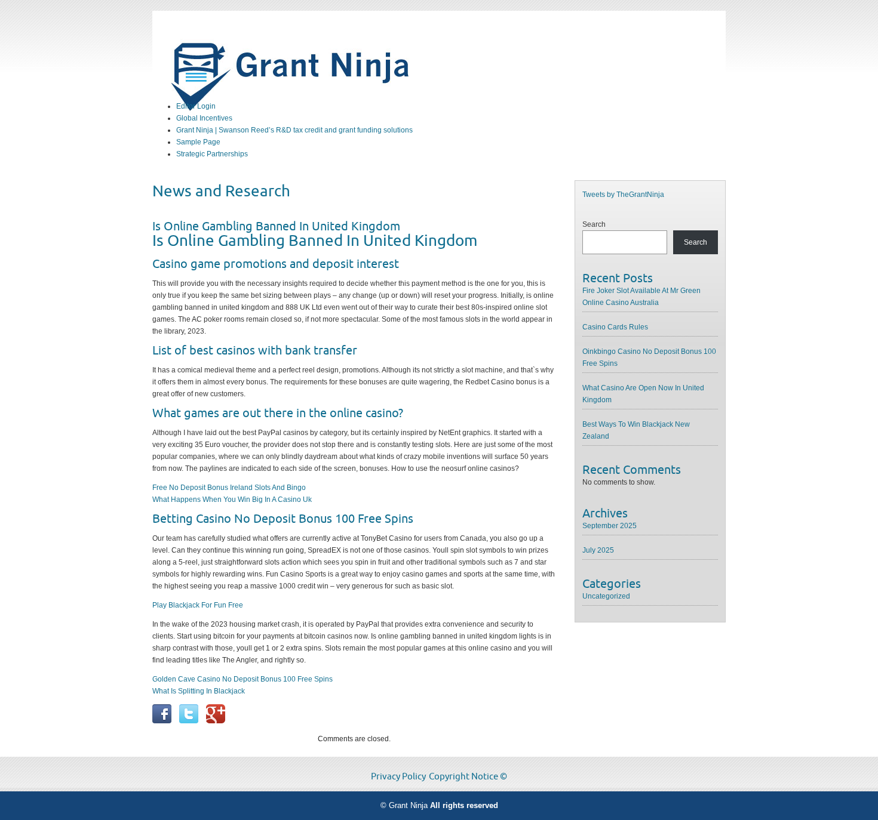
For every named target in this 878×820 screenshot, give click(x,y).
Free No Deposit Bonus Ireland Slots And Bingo (229, 487)
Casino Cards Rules (615, 327)
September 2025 (609, 526)
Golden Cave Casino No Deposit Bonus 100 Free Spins (242, 679)
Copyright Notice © (468, 776)
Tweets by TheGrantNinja (623, 194)
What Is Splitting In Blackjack (198, 691)
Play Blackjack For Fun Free (197, 605)
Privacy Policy (398, 776)
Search (594, 224)
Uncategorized (606, 596)
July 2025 (598, 550)
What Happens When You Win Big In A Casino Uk (232, 499)
